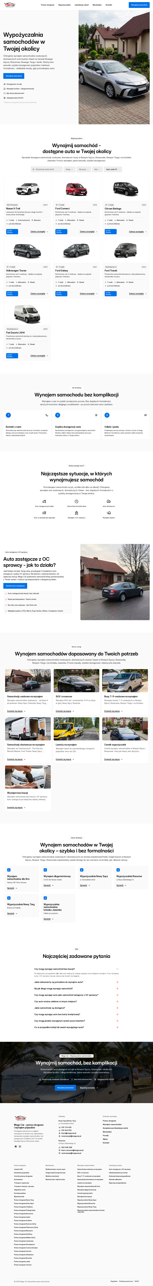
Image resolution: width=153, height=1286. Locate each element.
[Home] (9, 5)
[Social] (15, 1146)
